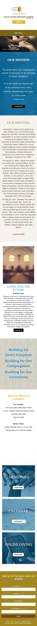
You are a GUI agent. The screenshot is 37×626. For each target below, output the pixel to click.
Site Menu (18, 33)
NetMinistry (28, 623)
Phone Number (18, 601)
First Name (18, 586)
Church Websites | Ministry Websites (14, 623)
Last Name (18, 593)
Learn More (18, 106)
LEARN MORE (18, 234)
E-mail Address (18, 608)
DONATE (19, 22)
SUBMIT (18, 616)
